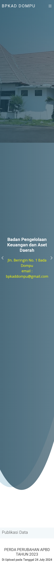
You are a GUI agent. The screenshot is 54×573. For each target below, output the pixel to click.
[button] (2, 258)
